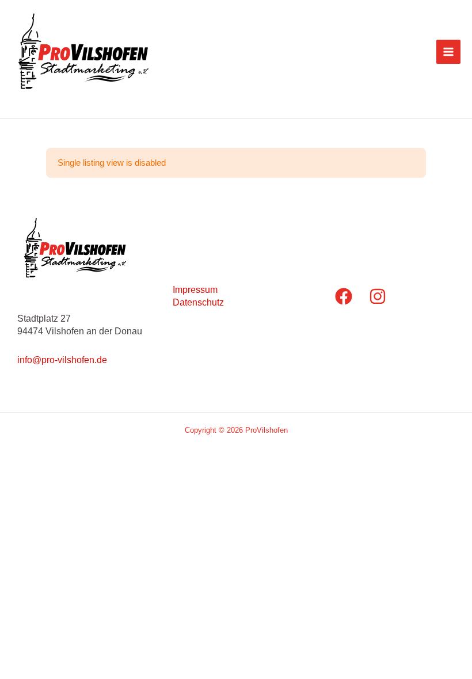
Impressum (195, 289)
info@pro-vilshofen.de (62, 359)
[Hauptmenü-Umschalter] (448, 52)
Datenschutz (198, 302)
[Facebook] (343, 296)
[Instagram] (377, 296)
